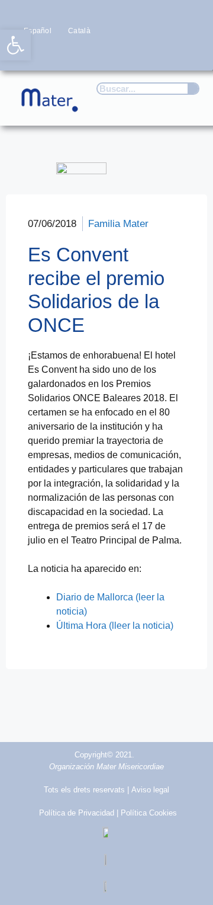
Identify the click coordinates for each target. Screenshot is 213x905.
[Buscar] (193, 89)
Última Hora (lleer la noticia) (114, 626)
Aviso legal (150, 789)
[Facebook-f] (96, 53)
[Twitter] (119, 53)
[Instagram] (142, 53)
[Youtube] (166, 53)
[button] (187, 105)
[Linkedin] (189, 53)
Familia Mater (118, 223)
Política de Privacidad (76, 812)
